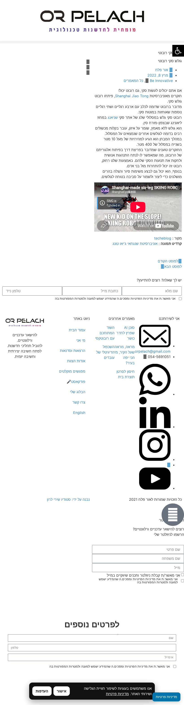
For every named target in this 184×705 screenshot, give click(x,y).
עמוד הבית (77, 330)
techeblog (162, 238)
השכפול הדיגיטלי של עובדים (105, 352)
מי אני (80, 340)
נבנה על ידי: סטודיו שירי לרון (68, 499)
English (79, 412)
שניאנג (112, 117)
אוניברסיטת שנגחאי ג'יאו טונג (135, 243)
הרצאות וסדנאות (72, 350)
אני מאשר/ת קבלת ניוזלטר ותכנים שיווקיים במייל (143, 575)
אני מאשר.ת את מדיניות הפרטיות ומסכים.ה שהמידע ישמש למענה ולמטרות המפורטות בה (115, 298)
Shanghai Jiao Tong (132, 96)
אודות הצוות (76, 361)
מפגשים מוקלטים (72, 371)
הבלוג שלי (77, 392)
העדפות (42, 691)
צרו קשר (78, 402)
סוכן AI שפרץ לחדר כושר (125, 332)
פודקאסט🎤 (76, 381)
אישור (61, 691)
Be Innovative (161, 80)
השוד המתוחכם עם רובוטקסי (104, 332)
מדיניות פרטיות (117, 694)
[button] (92, 42)
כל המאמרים (133, 80)
